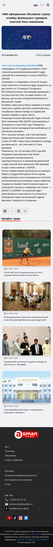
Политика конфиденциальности (21, 475)
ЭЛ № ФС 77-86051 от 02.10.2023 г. (33, 539)
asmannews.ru (34, 534)
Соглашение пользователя (18, 480)
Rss (11, 495)
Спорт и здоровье (14, 460)
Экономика (10, 455)
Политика (10, 451)
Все (7, 447)
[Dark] (48, 5)
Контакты (9, 471)
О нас (8, 484)
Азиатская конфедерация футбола (19, 65)
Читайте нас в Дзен (19, 508)
